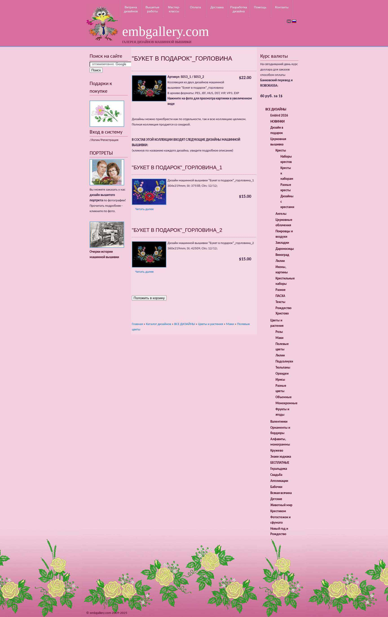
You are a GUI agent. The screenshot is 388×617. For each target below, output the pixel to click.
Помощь (260, 7)
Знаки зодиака (280, 457)
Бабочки (276, 487)
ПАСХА (280, 296)
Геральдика (278, 469)
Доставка (217, 7)
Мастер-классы (174, 9)
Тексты (280, 302)
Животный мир (281, 505)
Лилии (280, 261)
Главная (137, 324)
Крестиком (278, 511)
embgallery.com (165, 31)
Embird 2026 (279, 115)
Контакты (282, 7)
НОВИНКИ (277, 121)
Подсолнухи (284, 361)
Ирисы (280, 380)
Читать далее (144, 209)
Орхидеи (282, 373)
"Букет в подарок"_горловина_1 (177, 167)
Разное (281, 290)
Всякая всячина (281, 493)
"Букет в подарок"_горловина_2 (177, 230)
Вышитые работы (152, 9)
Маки (230, 324)
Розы (279, 332)
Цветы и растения (210, 324)
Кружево (276, 450)
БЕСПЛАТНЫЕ (279, 463)
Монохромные (287, 403)
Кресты (281, 150)
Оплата (195, 7)
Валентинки (278, 422)
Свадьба (276, 475)
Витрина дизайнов (131, 9)
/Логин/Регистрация (104, 140)
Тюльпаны (283, 367)
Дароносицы (285, 249)
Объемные (284, 397)
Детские (276, 499)
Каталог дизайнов (158, 324)
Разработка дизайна (238, 9)
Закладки (282, 243)
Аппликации (279, 481)
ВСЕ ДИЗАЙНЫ (184, 324)
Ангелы (281, 214)
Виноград (282, 255)
